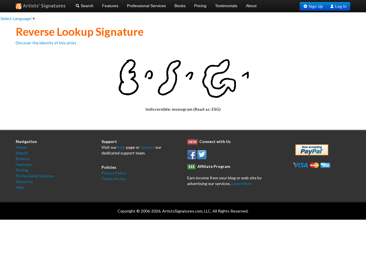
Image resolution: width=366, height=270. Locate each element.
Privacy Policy (114, 172)
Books (180, 5)
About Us (24, 181)
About (251, 5)
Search (86, 5)
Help (20, 187)
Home (21, 147)
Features (110, 5)
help (121, 147)
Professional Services (146, 5)
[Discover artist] (183, 75)
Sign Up (316, 6)
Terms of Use (114, 178)
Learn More (242, 183)
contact (147, 147)
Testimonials (226, 5)
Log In (341, 6)
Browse (22, 158)
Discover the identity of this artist (46, 42)
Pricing (200, 5)
